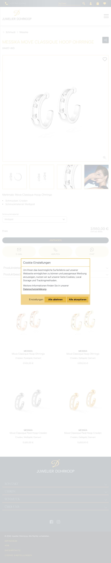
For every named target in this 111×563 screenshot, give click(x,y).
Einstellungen (36, 299)
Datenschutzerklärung (34, 289)
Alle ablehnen (55, 299)
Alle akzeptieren (77, 299)
